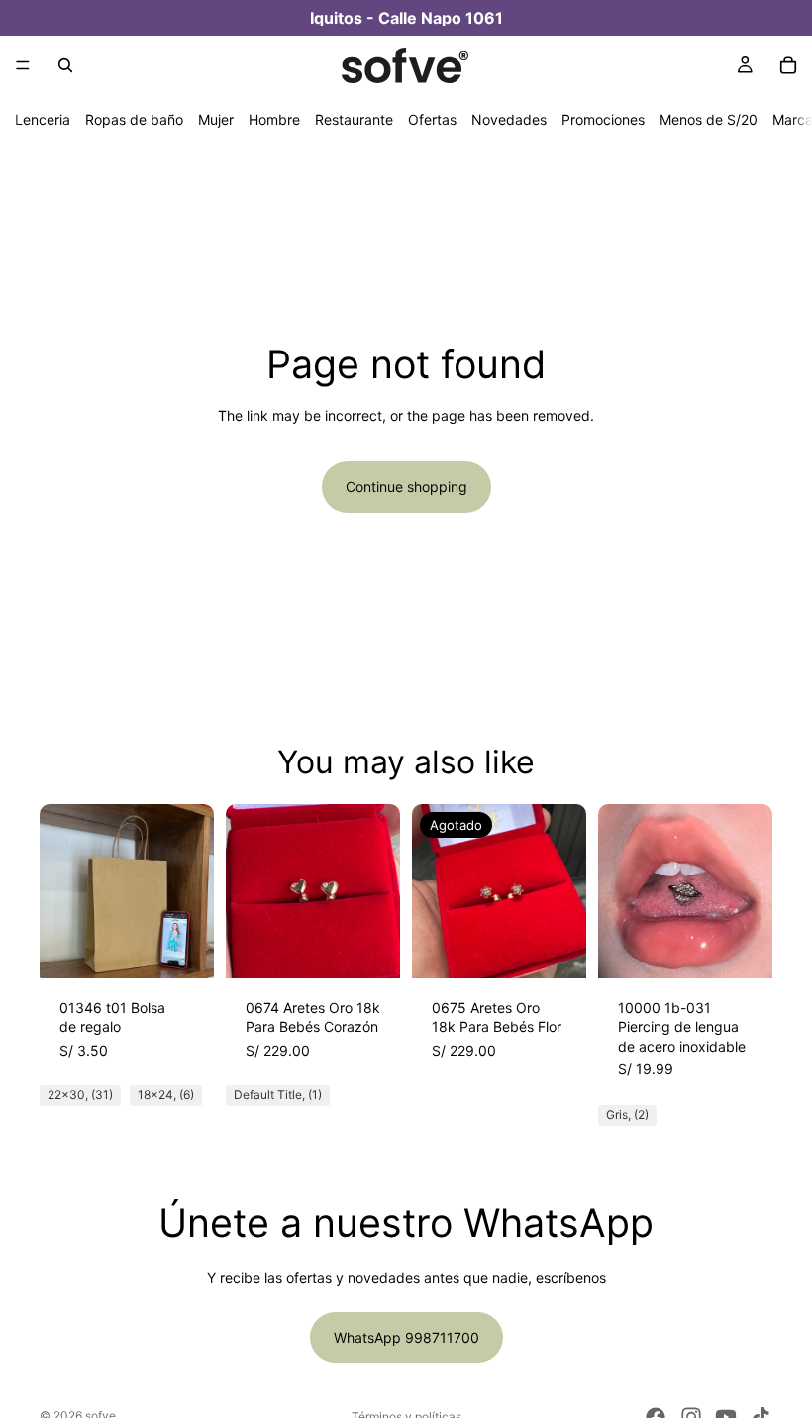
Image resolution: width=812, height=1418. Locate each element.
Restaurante (354, 119)
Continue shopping (406, 486)
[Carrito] (788, 65)
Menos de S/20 (709, 119)
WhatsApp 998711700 (406, 1337)
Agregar (386, 947)
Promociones (603, 119)
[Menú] (23, 65)
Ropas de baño (134, 119)
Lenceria (42, 119)
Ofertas (432, 119)
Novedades (509, 119)
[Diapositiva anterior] (61, 891)
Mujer (216, 119)
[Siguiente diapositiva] (192, 891)
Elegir (200, 947)
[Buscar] (65, 65)
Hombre (274, 119)
